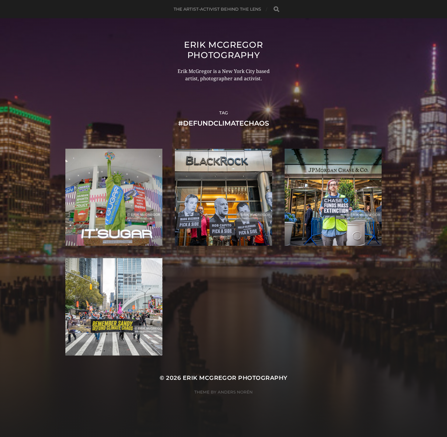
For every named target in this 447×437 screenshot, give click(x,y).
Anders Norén (235, 392)
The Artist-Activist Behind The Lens (218, 9)
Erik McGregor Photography (223, 50)
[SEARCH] (276, 9)
